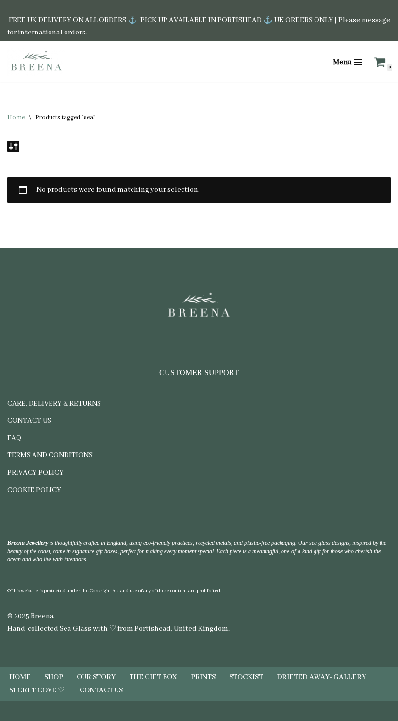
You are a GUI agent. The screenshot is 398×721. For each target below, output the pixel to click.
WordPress (228, 710)
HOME (20, 677)
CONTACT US (29, 420)
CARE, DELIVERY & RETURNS (54, 403)
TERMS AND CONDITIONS (50, 455)
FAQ (14, 438)
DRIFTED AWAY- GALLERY (321, 677)
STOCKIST (246, 677)
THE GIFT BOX (153, 677)
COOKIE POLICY (34, 490)
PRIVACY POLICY (35, 472)
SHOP (53, 677)
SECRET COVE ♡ (37, 690)
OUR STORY (96, 677)
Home (16, 118)
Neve (160, 710)
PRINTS (203, 677)
